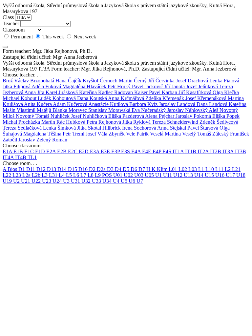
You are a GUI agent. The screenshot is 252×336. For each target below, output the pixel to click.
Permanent (22, 36)
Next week (84, 36)
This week (53, 36)
